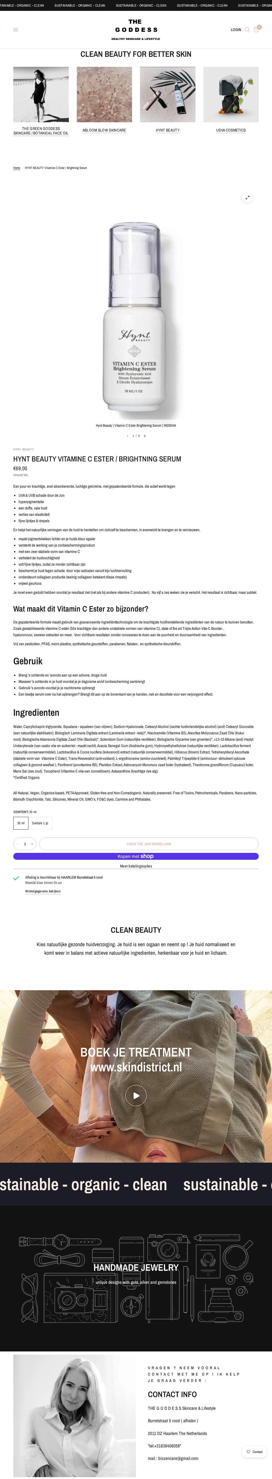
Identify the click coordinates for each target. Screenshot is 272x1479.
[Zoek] (247, 30)
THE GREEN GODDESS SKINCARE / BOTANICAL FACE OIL (41, 130)
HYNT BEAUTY (168, 130)
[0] (255, 30)
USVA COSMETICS (231, 130)
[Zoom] (248, 198)
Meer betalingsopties (136, 866)
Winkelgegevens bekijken (43, 891)
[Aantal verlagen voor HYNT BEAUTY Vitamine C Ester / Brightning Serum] (18, 844)
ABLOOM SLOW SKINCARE (104, 130)
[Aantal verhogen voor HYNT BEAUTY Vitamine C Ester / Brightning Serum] (32, 844)
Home (16, 168)
